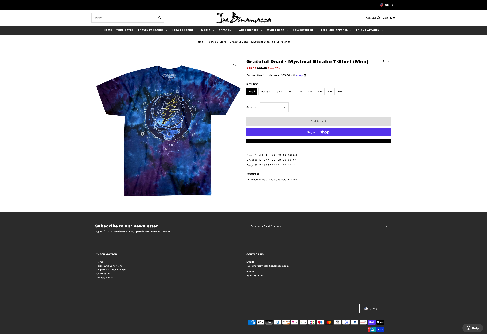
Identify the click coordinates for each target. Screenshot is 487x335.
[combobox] (123, 17)
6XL (340, 91)
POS (145, 329)
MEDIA (206, 30)
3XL (310, 91)
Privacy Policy (104, 277)
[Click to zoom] (234, 65)
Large (279, 91)
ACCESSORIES (249, 30)
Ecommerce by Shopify (166, 329)
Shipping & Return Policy (111, 269)
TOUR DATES (125, 30)
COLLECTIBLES (303, 30)
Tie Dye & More (216, 41)
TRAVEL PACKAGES (151, 30)
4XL (320, 91)
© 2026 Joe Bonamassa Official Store (118, 329)
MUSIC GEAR (275, 30)
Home (199, 41)
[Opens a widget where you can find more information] (472, 328)
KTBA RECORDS (182, 30)
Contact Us (103, 273)
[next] (388, 61)
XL (290, 91)
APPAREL (225, 30)
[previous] (383, 61)
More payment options (318, 140)
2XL (300, 91)
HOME (108, 30)
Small (251, 91)
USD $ (389, 4)
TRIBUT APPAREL (367, 30)
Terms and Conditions (109, 265)
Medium (265, 91)
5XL (330, 91)
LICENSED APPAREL (334, 30)
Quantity (251, 107)
